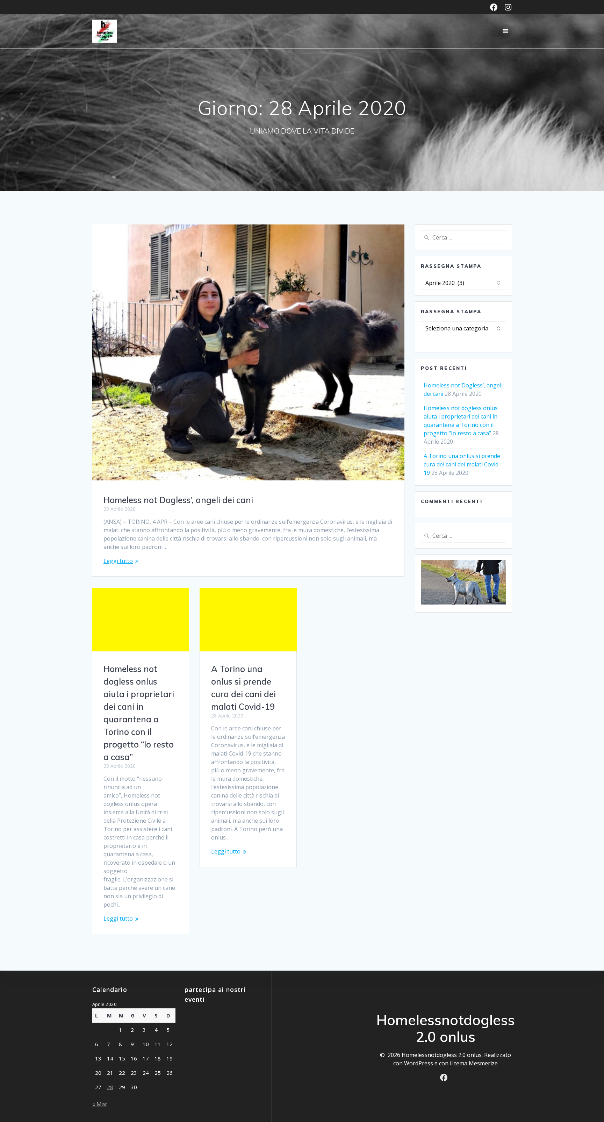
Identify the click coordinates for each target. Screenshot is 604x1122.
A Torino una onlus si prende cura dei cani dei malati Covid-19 (462, 464)
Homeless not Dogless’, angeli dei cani (178, 500)
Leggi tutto (118, 561)
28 (110, 1087)
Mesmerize (483, 1063)
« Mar (99, 1104)
